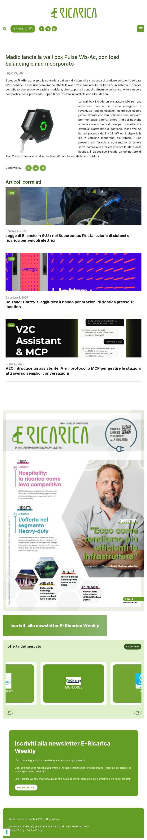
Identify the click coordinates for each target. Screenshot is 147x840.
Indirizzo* (26, 142)
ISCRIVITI (73, 228)
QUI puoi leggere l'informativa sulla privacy (73, 83)
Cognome (26, 114)
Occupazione (28, 128)
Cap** (24, 156)
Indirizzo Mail (28, 100)
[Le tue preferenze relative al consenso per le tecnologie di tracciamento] (6, 832)
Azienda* (80, 114)
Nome (78, 100)
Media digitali (28, 184)
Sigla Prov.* (81, 156)
